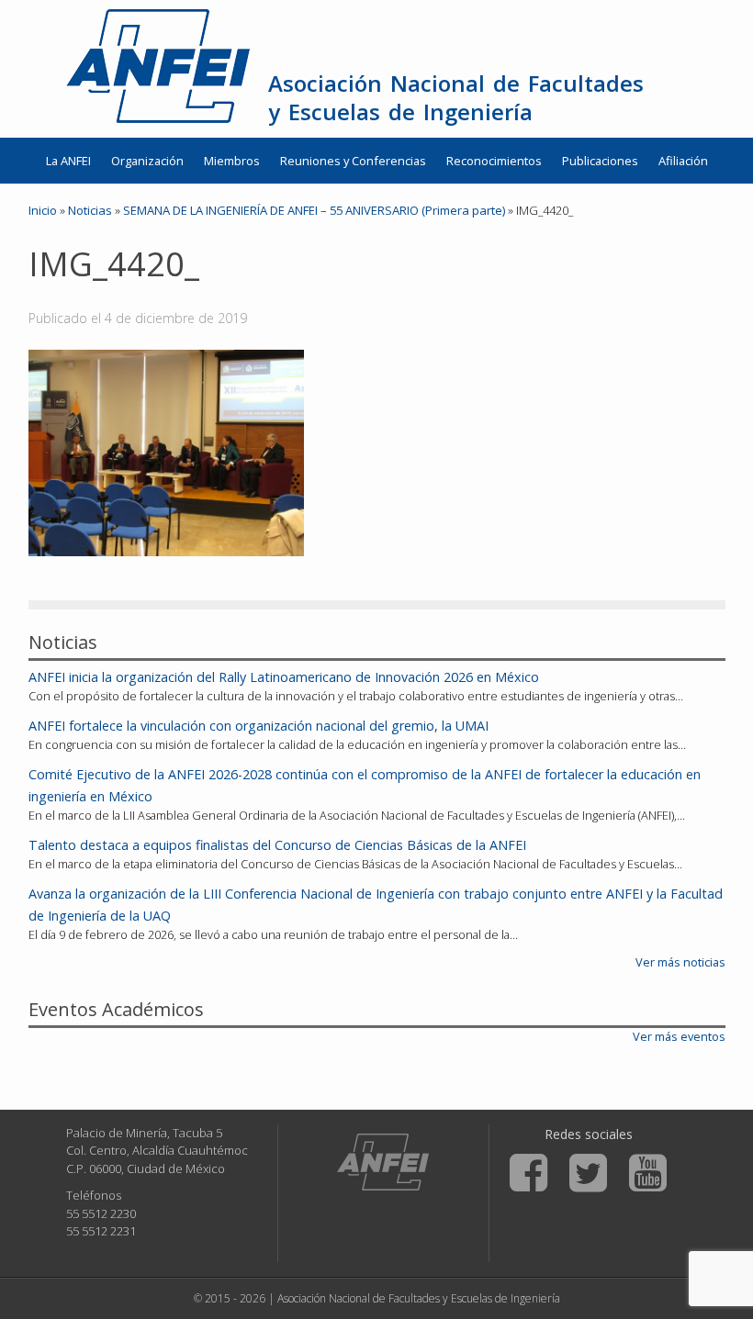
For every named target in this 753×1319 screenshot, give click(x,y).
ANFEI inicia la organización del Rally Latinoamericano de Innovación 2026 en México (283, 677)
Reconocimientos (494, 160)
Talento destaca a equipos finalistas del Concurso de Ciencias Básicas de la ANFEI (277, 845)
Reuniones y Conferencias (353, 160)
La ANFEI (68, 160)
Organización (147, 160)
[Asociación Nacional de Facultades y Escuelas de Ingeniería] (383, 1162)
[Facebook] (528, 1173)
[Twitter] (588, 1173)
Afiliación (683, 160)
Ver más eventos (679, 1036)
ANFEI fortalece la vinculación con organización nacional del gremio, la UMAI (258, 725)
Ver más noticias (680, 962)
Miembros (232, 160)
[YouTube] (648, 1173)
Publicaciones (600, 160)
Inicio (42, 210)
